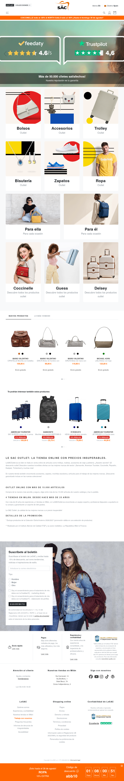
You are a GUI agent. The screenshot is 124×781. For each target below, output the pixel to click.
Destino (112, 5)
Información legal (75, 760)
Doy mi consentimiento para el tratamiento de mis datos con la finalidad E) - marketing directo (31, 591)
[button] (5, 53)
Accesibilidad (23, 732)
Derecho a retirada (62, 714)
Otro (14, 585)
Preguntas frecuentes (23, 722)
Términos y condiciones (62, 722)
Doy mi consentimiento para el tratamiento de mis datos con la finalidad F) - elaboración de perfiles (31, 597)
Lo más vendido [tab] (42, 316)
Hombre (15, 579)
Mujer (14, 582)
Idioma (96, 5)
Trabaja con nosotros (23, 718)
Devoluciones (62, 718)
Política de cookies (62, 729)
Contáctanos (23, 678)
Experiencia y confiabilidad (23, 711)
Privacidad (62, 725)
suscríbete (17, 604)
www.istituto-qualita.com (108, 659)
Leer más (15, 648)
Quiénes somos (23, 707)
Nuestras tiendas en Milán (23, 714)
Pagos (62, 707)
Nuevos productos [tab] (18, 316)
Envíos (62, 711)
